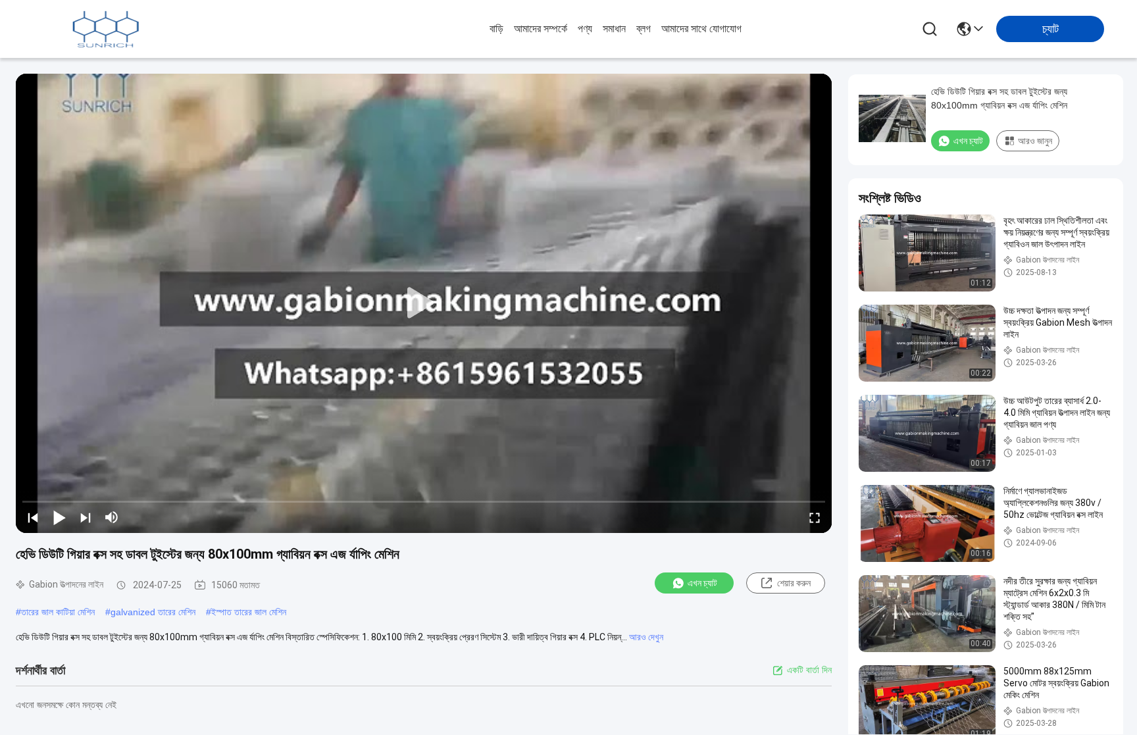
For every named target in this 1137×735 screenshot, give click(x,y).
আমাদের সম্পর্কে (540, 28)
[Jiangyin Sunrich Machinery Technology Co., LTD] (105, 29)
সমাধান (614, 28)
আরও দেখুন (646, 637)
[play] (423, 303)
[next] (85, 517)
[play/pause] (59, 517)
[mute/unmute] (112, 517)
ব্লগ (643, 28)
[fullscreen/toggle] (814, 517)
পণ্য (585, 28)
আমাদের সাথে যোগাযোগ (701, 28)
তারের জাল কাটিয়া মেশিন (58, 612)
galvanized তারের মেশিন (153, 612)
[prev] (33, 517)
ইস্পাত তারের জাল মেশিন (248, 612)
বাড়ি (496, 28)
